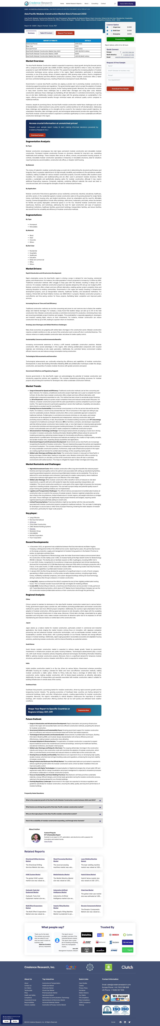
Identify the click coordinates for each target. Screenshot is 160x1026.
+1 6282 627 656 (128, 55)
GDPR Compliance (84, 1002)
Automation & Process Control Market (54, 1005)
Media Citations (84, 993)
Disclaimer (82, 990)
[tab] (31, 33)
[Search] (116, 3)
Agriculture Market (48, 995)
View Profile (48, 841)
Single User (116, 27)
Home (26, 9)
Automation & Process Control (39, 9)
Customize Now (83, 710)
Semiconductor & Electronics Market (53, 1000)
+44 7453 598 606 (128, 52)
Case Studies (83, 983)
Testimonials (28, 990)
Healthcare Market (48, 985)
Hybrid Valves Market (88, 874)
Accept (6, 1021)
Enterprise (116, 34)
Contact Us (27, 985)
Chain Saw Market (87, 890)
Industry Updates (29, 1005)
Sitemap (81, 1005)
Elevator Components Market (91, 906)
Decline (15, 1021)
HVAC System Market (33, 874)
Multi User (116, 30)
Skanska (32, 529)
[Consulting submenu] (98, 3)
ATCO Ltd (33, 522)
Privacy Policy (83, 988)
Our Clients (27, 988)
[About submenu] (88, 3)
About (26, 983)
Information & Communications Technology (55, 997)
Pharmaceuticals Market (49, 993)
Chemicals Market (48, 988)
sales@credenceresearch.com (124, 57)
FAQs (26, 993)
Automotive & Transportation (51, 983)
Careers (81, 985)
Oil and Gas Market (48, 990)
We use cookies (7, 1016)
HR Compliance (84, 997)
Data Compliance (84, 1000)
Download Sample (37, 135)
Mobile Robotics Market (61, 874)
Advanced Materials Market (50, 1002)
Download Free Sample (120, 89)
